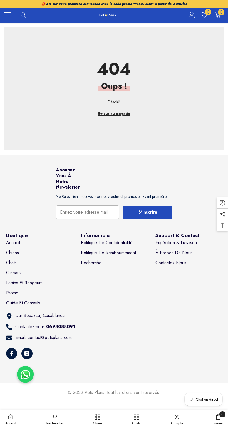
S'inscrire (147, 212)
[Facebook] (11, 353)
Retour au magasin (114, 113)
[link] (54, 419)
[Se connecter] (192, 15)
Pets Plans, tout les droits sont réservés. (122, 392)
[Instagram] (27, 353)
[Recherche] (23, 15)
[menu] (7, 14)
